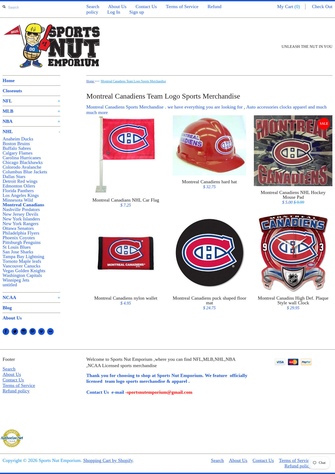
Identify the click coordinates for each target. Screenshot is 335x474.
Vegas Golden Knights (24, 270)
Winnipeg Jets (16, 280)
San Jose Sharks (18, 251)
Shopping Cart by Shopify (108, 460)
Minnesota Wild (18, 200)
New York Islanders (21, 218)
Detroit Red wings (20, 181)
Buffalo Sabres (17, 148)
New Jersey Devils (20, 214)
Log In (113, 12)
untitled (10, 284)
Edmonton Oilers (19, 186)
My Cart (288, 6)
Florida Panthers (18, 190)
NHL (31, 131)
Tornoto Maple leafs (22, 261)
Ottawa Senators (18, 228)
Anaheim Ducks (18, 138)
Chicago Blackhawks (23, 162)
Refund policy (16, 390)
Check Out (322, 6)
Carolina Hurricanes (22, 157)
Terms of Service (182, 6)
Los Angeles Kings (21, 195)
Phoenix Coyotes (19, 237)
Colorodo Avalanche (22, 167)
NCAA (31, 297)
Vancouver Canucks (21, 266)
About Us (117, 6)
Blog (7, 307)
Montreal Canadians (23, 204)
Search (92, 6)
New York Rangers (20, 223)
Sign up (136, 12)
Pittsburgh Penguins (22, 242)
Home (9, 80)
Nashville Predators (21, 209)
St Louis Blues (17, 247)
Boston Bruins (16, 143)
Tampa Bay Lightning (23, 256)
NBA (31, 121)
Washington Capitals (22, 275)
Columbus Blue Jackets (25, 171)
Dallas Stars (14, 176)
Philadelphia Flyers (21, 233)
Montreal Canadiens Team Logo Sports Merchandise (133, 81)
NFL (31, 101)
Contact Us (146, 6)
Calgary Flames (17, 153)
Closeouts (12, 90)
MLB (31, 111)
